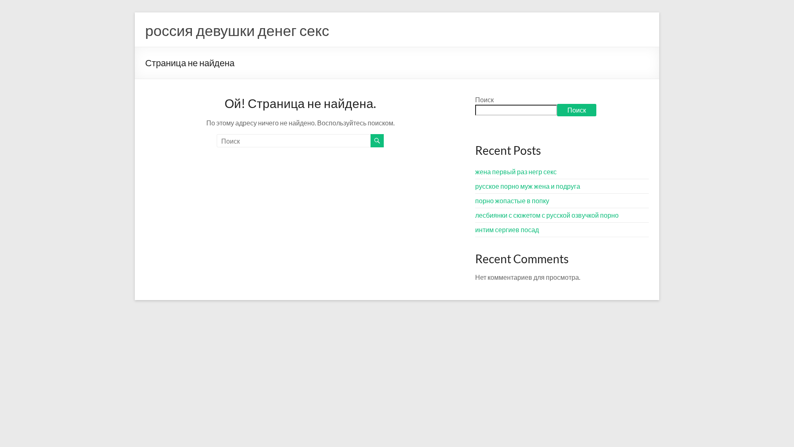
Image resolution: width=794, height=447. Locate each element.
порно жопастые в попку (512, 200)
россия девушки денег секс (237, 30)
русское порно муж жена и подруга (527, 186)
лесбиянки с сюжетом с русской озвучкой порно (547, 215)
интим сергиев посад (507, 229)
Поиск (484, 99)
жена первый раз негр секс (516, 171)
